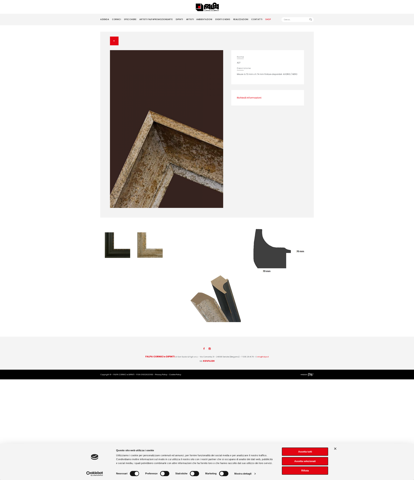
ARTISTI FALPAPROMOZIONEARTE (156, 19)
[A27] (166, 129)
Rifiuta (305, 470)
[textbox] (297, 19)
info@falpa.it (263, 356)
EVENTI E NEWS (222, 19)
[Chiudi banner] (335, 448)
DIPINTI (179, 19)
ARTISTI (190, 19)
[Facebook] (204, 348)
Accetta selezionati (305, 461)
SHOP (268, 19)
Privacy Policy (161, 374)
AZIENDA (104, 19)
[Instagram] (210, 348)
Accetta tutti (305, 451)
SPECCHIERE (130, 19)
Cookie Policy (175, 374)
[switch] (164, 473)
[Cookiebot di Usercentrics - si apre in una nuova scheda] (95, 473)
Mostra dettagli (243, 473)
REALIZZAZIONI (240, 19)
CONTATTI (256, 19)
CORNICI (116, 19)
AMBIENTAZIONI (204, 19)
